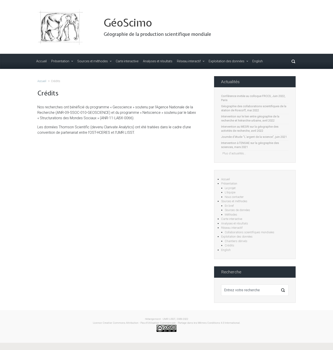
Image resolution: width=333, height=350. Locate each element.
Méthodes (231, 214)
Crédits (229, 245)
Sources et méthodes (234, 201)
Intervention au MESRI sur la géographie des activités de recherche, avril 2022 (249, 128)
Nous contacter (234, 197)
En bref (229, 205)
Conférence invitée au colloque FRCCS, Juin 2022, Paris (253, 98)
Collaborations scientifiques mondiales (249, 232)
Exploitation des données (237, 236)
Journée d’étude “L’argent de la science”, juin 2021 (254, 137)
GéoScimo (128, 22)
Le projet (230, 188)
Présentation (229, 183)
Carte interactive (231, 219)
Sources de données (237, 210)
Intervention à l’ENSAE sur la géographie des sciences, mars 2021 (250, 145)
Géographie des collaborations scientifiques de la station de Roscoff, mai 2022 (253, 108)
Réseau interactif (232, 227)
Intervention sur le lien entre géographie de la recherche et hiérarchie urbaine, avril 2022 (250, 118)
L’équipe (230, 192)
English (226, 250)
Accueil (41, 81)
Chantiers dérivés (236, 241)
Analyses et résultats (234, 223)
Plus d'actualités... (233, 153)
